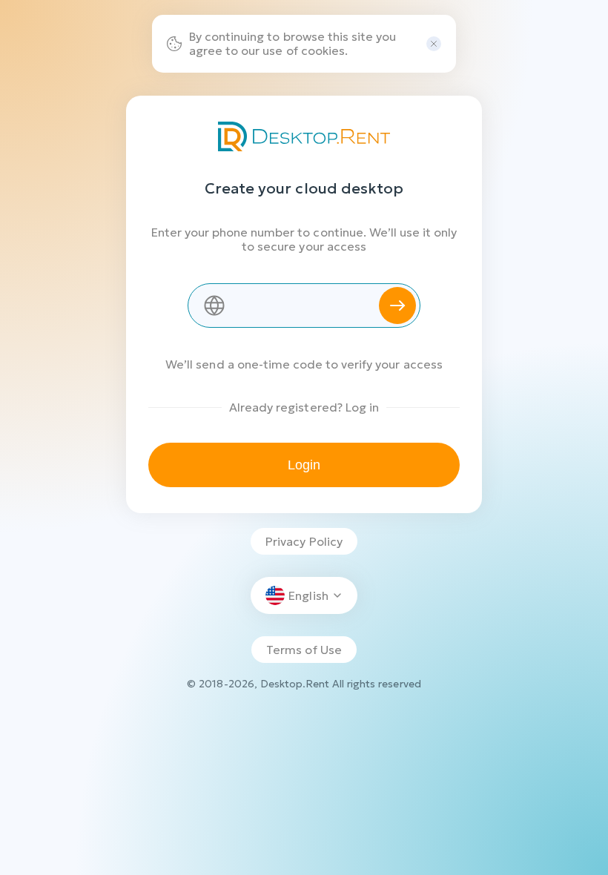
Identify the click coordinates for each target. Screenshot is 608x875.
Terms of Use (303, 649)
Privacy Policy (303, 541)
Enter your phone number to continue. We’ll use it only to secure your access (304, 239)
